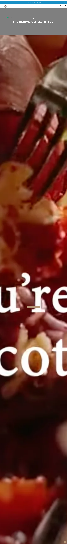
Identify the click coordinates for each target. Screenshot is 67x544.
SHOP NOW (33, 25)
